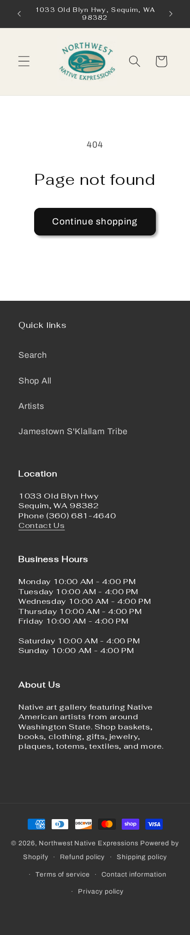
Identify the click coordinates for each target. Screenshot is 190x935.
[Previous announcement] (19, 14)
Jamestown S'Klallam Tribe (73, 431)
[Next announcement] (171, 14)
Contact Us (41, 525)
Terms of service (63, 874)
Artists (31, 406)
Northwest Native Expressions (88, 843)
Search (32, 355)
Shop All (35, 380)
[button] (24, 61)
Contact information (133, 874)
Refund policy (82, 856)
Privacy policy (101, 891)
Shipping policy (142, 856)
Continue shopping (94, 221)
